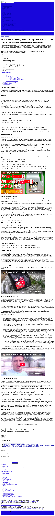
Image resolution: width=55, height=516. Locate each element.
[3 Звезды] (13, 429)
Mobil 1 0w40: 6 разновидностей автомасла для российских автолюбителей (20, 444)
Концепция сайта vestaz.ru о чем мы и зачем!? (13, 467)
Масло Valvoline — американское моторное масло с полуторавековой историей (21, 446)
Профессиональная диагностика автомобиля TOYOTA (15, 30)
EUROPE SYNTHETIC (12, 81)
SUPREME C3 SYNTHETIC (13, 78)
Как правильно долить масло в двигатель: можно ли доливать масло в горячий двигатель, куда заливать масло (28, 445)
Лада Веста (5, 15)
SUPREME (9, 76)
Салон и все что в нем (8, 20)
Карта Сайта (6, 29)
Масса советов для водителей (10, 484)
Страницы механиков (8, 24)
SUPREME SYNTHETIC (12, 77)
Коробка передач (7, 13)
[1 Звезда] (3, 429)
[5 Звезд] (23, 429)
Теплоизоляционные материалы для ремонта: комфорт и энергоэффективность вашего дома (22, 508)
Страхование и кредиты (8, 25)
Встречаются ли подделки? (9, 82)
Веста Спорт (6, 8)
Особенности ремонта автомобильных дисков (13, 443)
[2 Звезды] (7, 429)
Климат (5, 10)
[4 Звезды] (18, 429)
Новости (5, 488)
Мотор (4, 19)
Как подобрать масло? (8, 83)
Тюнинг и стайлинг (7, 6)
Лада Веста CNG (7, 17)
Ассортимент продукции (9, 75)
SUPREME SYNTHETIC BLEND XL (15, 79)
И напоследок (6, 84)
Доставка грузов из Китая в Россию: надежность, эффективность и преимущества (19, 501)
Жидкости (5, 9)
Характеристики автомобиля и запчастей (12, 28)
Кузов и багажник (7, 14)
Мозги (4, 18)
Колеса (4, 12)
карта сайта (5, 4)
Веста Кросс (6, 7)
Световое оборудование (8, 21)
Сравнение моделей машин (9, 23)
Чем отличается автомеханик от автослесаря (11, 505)
